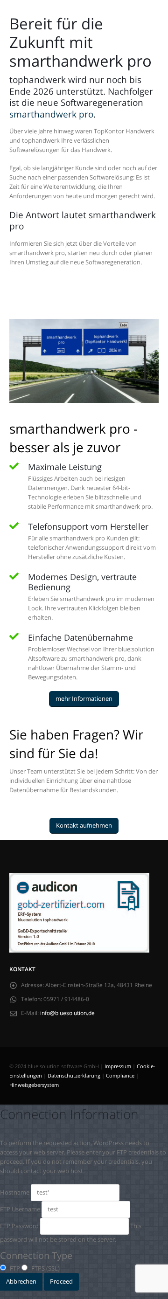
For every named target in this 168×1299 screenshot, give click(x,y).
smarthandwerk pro (51, 114)
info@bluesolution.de (67, 1012)
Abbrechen (21, 1281)
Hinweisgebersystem (34, 1085)
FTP (14, 1268)
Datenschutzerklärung (74, 1075)
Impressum (118, 1066)
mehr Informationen (84, 698)
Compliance (120, 1075)
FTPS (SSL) (45, 1268)
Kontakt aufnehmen (84, 825)
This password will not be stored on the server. (70, 1232)
